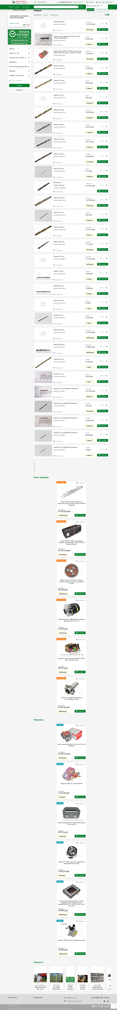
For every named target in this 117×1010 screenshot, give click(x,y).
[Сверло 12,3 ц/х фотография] (43, 142)
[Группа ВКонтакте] (104, 1001)
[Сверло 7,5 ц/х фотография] (43, 274)
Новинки (38, 719)
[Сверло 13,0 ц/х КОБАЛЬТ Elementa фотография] (43, 392)
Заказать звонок (77, 2)
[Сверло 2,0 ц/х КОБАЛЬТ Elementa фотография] (43, 450)
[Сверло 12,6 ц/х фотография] (43, 128)
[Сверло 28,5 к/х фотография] (43, 230)
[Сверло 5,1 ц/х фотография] (43, 318)
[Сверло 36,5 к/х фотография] (43, 186)
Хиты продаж (41, 477)
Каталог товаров (14, 7)
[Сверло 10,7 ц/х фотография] (43, 84)
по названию (54, 15)
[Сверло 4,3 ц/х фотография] (43, 377)
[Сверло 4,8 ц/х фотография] (43, 362)
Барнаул (90, 2)
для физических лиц (19, 43)
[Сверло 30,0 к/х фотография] (43, 201)
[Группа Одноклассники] (108, 1001)
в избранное (59, 30)
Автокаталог (26, 7)
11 (34, 471)
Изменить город (101, 9)
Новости (38, 962)
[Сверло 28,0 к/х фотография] (43, 245)
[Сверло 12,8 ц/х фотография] (43, 113)
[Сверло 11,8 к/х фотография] (43, 157)
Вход (99, 2)
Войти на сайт (14, 23)
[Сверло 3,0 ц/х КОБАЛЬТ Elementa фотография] (43, 436)
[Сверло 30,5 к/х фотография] (43, 25)
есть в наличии (17, 80)
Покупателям (42, 2)
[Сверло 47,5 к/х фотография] (43, 333)
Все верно (90, 9)
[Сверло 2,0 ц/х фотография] (43, 172)
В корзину (104, 29)
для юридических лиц (19, 40)
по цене (45, 15)
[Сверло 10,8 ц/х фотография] (43, 69)
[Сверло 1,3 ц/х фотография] (43, 98)
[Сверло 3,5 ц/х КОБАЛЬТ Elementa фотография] (43, 421)
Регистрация (108, 2)
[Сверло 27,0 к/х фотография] (43, 260)
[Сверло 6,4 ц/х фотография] (43, 304)
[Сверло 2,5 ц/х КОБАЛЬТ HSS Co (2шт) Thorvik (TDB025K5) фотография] (43, 40)
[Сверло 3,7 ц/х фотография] (43, 216)
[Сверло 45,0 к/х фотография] (43, 348)
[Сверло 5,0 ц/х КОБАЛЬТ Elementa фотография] (43, 406)
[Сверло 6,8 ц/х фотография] (43, 289)
